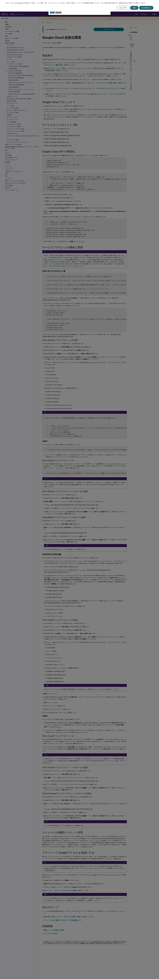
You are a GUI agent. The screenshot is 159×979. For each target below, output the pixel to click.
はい (52, 12)
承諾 (134, 8)
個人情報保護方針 (19, 3)
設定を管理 (123, 8)
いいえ (58, 12)
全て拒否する (146, 8)
